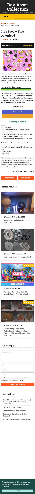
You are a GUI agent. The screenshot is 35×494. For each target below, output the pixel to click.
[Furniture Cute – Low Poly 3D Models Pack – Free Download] (17, 274)
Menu (5, 17)
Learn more (6, 487)
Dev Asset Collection (17, 7)
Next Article (25, 178)
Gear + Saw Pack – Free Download (17, 257)
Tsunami (5, 39)
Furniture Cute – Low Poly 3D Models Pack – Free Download (16, 293)
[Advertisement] (17, 437)
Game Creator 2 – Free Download (14, 411)
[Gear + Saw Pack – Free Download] (17, 240)
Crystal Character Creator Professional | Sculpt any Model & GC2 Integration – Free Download (17, 402)
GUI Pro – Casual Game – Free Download (17, 419)
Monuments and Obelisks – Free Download (16, 221)
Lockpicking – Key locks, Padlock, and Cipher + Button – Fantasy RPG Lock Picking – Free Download (17, 332)
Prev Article (9, 178)
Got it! (17, 491)
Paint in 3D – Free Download (12, 407)
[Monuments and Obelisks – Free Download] (17, 203)
